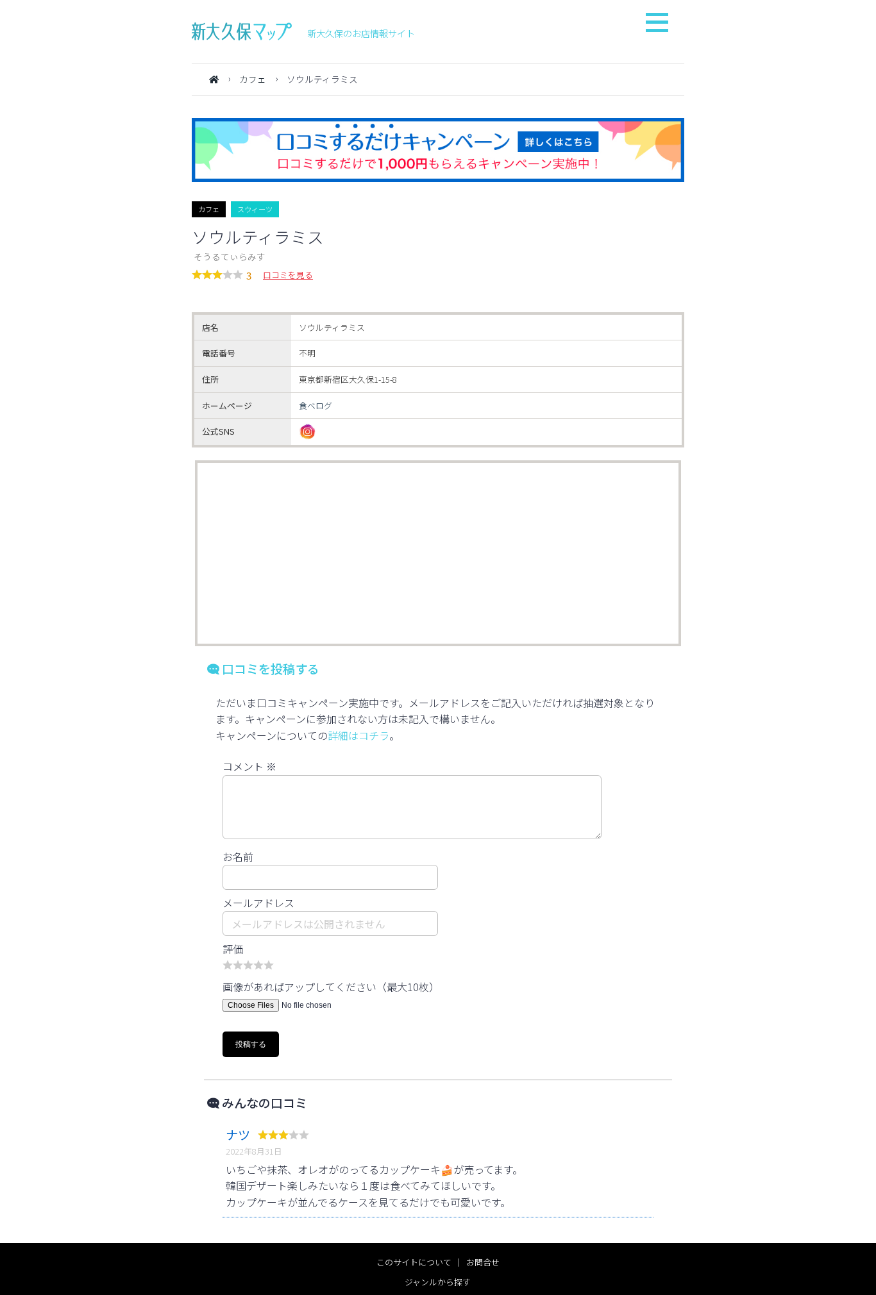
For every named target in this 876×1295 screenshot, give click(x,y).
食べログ (315, 405)
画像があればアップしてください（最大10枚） (331, 986)
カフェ (252, 78)
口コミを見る (288, 275)
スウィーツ (255, 209)
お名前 (238, 856)
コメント (249, 766)
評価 (233, 949)
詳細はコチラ (358, 735)
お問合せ (483, 1262)
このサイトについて (413, 1262)
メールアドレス (258, 902)
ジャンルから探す (438, 1282)
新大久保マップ (242, 31)
